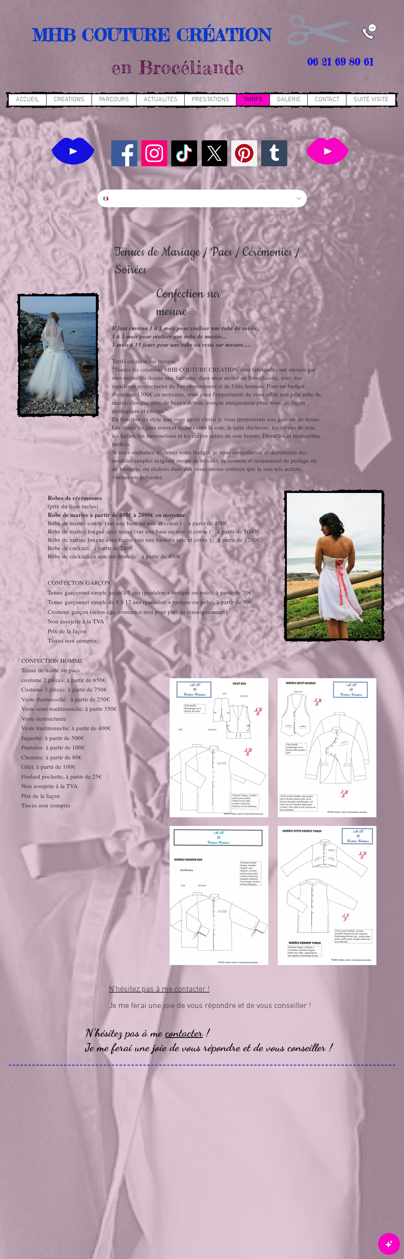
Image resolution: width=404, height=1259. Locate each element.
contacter (184, 1033)
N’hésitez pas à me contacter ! (159, 989)
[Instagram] (154, 153)
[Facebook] (124, 153)
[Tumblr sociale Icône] (274, 153)
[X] (214, 153)
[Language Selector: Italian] (202, 198)
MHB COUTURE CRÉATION (148, 34)
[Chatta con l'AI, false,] (389, 1244)
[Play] (73, 151)
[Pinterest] (244, 153)
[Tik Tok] (184, 153)
